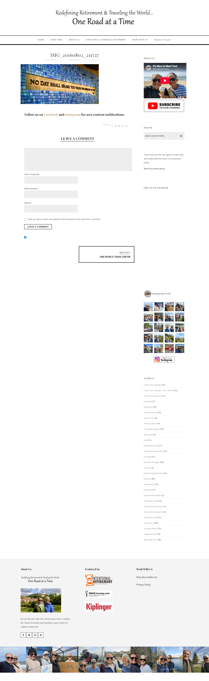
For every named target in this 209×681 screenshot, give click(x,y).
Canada (147, 401)
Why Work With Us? (146, 577)
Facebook (51, 114)
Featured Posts (150, 412)
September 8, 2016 (55, 60)
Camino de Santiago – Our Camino (158, 390)
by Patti (74, 60)
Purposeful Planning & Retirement (106, 40)
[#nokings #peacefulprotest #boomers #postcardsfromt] (158, 306)
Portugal (147, 456)
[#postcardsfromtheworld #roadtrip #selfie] (179, 306)
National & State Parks (153, 451)
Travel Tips (148, 523)
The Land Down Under (153, 506)
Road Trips (148, 484)
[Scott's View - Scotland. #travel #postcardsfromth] (179, 348)
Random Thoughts (152, 462)
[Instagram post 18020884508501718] (179, 337)
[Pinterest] (29, 635)
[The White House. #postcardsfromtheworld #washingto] (158, 327)
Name (31, 174)
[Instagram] (35, 635)
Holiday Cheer (150, 423)
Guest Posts (149, 418)
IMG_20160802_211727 (74, 55)
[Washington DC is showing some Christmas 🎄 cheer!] (179, 317)
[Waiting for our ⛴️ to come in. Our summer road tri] (148, 337)
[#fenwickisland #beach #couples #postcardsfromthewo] (148, 306)
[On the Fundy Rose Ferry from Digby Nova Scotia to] (169, 327)
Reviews (147, 479)
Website (28, 202)
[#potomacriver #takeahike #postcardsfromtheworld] (169, 317)
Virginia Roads (150, 534)
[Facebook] (23, 635)
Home (41, 40)
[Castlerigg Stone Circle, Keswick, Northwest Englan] (158, 337)
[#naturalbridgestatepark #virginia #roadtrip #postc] (158, 317)
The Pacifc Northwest (153, 512)
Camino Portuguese (152, 396)
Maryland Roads (151, 445)
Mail (30, 188)
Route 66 (147, 490)
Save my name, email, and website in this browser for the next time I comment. (64, 219)
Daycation (148, 407)
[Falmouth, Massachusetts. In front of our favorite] (148, 317)
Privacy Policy (162, 40)
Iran (145, 440)
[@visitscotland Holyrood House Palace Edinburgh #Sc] (148, 348)
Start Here (56, 40)
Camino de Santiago (152, 385)
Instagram (72, 114)
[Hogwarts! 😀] (158, 348)
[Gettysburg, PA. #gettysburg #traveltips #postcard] (148, 327)
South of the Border (152, 495)
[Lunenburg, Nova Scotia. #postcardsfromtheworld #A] (179, 327)
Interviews (148, 434)
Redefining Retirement (153, 473)
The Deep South (151, 501)
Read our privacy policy (154, 168)
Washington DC (150, 539)
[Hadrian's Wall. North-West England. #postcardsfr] (169, 337)
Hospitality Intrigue (152, 429)
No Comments (92, 60)
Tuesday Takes (150, 528)
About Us (74, 40)
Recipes (147, 467)
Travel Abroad (150, 517)
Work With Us (140, 40)
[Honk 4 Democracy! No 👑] (169, 306)
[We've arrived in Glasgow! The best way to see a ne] (169, 348)
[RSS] (41, 635)
